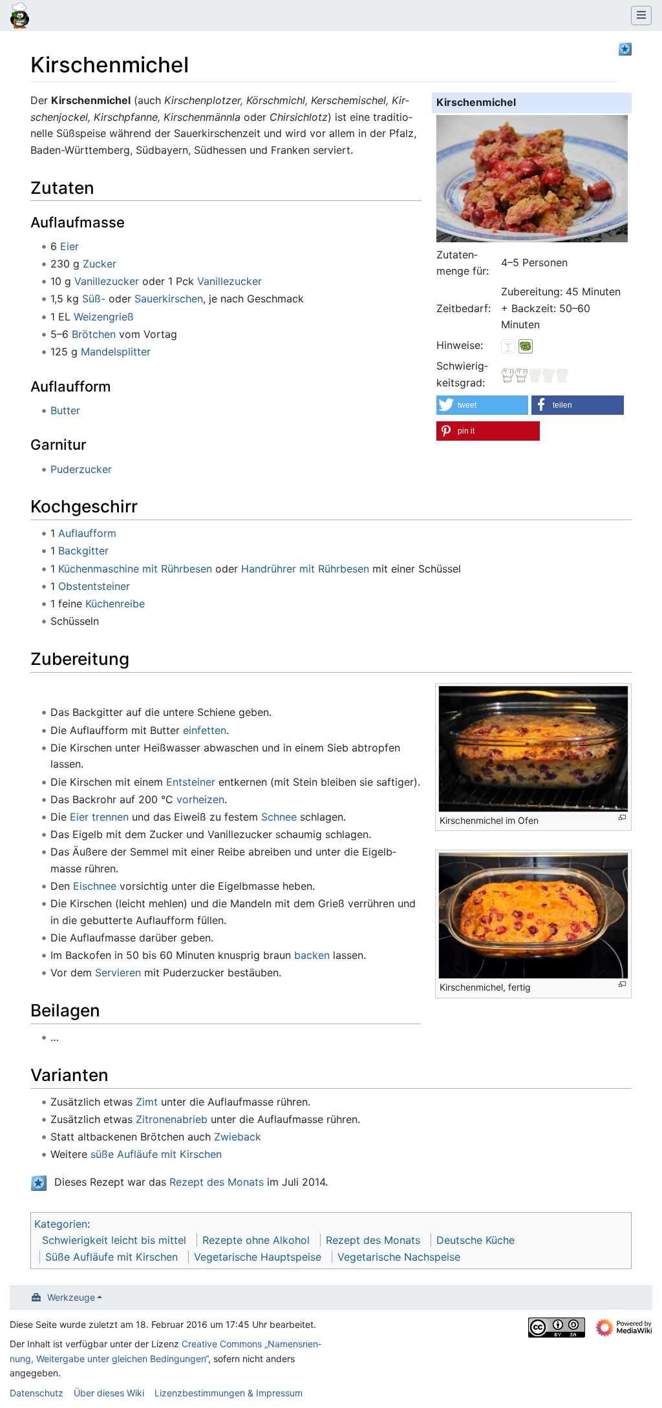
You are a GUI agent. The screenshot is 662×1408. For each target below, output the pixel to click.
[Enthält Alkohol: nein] (508, 345)
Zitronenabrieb (172, 1119)
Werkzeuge (71, 1297)
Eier (69, 246)
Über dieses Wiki (109, 1392)
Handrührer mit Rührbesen (305, 568)
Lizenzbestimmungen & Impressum (229, 1392)
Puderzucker (81, 469)
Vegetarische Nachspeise (398, 1256)
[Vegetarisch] (525, 345)
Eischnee (94, 885)
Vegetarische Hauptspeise (257, 1256)
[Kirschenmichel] (532, 177)
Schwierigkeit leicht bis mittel (114, 1240)
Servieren (118, 972)
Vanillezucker (106, 281)
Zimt (147, 1101)
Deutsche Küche (475, 1240)
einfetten (204, 730)
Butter (65, 410)
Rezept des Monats (216, 1181)
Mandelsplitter (116, 351)
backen (312, 955)
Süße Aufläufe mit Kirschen (111, 1256)
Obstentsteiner (94, 586)
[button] (482, 405)
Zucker (99, 263)
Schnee (279, 816)
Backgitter (83, 550)
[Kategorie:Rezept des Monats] (625, 48)
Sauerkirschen (168, 298)
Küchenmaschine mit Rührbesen (135, 568)
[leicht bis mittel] (535, 374)
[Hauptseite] (19, 17)
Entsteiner (190, 781)
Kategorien (60, 1223)
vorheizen (200, 799)
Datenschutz (36, 1392)
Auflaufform (87, 533)
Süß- (93, 298)
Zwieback (237, 1136)
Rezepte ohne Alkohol (256, 1240)
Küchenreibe (115, 603)
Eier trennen (99, 816)
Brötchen (94, 334)
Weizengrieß (104, 316)
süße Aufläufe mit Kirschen (156, 1154)
